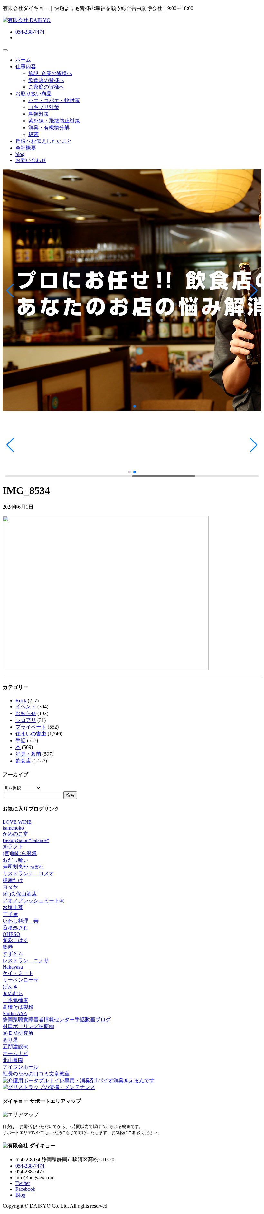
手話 (20, 740)
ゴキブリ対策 (43, 107)
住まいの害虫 (30, 733)
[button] (10, 291)
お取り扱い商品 (33, 93)
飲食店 (23, 760)
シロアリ (25, 720)
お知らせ (25, 713)
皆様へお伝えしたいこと (43, 141)
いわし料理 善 (21, 921)
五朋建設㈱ (15, 1046)
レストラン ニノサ (26, 960)
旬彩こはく (15, 940)
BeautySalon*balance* (26, 840)
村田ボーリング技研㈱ (28, 1026)
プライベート (30, 727)
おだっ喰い (15, 860)
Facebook (25, 1189)
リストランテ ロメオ (28, 873)
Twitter (22, 1183)
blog (19, 154)
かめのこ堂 (15, 834)
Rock (20, 700)
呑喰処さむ (15, 927)
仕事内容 (25, 66)
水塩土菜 (13, 907)
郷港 (8, 947)
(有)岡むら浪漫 (20, 853)
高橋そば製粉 (18, 1007)
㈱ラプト (13, 846)
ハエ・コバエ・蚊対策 (54, 100)
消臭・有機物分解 (49, 127)
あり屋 (10, 1040)
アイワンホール (21, 1067)
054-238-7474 (29, 31)
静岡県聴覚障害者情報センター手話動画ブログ (57, 1019)
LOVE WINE (17, 822)
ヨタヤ (10, 887)
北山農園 (13, 1060)
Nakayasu (13, 967)
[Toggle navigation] (5, 50)
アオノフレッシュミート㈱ (33, 900)
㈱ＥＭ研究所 (18, 1033)
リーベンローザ (21, 980)
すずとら (13, 954)
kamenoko (13, 827)
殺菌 (33, 134)
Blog (20, 1195)
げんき (10, 986)
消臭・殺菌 (28, 754)
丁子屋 (10, 914)
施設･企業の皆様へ (50, 73)
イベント (25, 706)
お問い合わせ (30, 160)
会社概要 (25, 148)
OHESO (11, 934)
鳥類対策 (38, 114)
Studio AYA (15, 1013)
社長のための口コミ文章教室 (36, 1073)
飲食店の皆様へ (46, 80)
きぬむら (13, 993)
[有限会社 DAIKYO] (27, 20)
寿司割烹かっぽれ (23, 866)
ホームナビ (15, 1053)
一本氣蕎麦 (15, 1000)
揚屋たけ (13, 880)
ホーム (23, 60)
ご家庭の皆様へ (46, 87)
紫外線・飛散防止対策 (54, 120)
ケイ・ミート (18, 973)
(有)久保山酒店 (20, 894)
